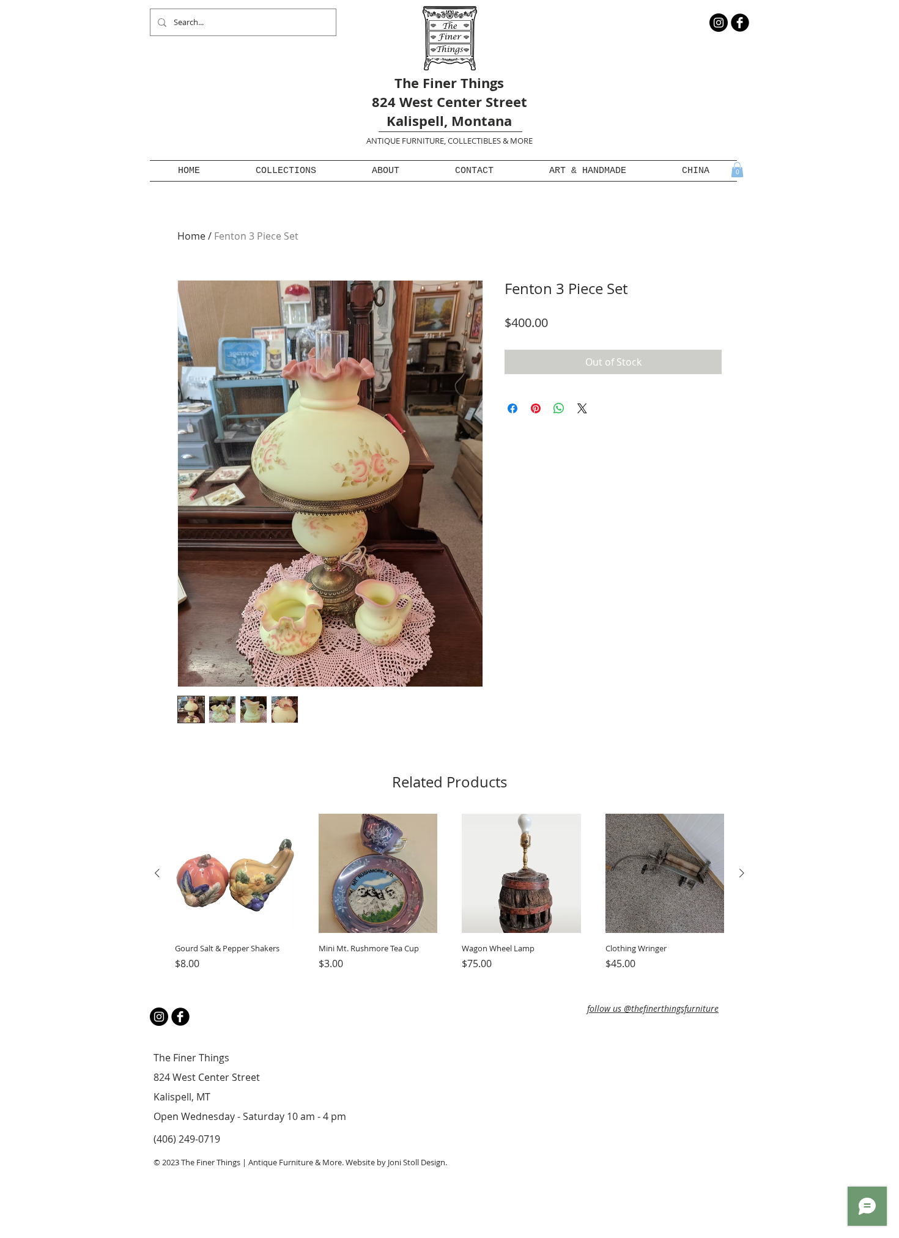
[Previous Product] (157, 873)
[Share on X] (582, 408)
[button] (286, 171)
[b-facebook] (740, 22)
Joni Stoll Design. (417, 1162)
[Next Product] (741, 873)
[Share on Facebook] (512, 408)
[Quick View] (234, 873)
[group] (449, 897)
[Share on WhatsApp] (559, 408)
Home (191, 236)
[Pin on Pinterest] (535, 408)
